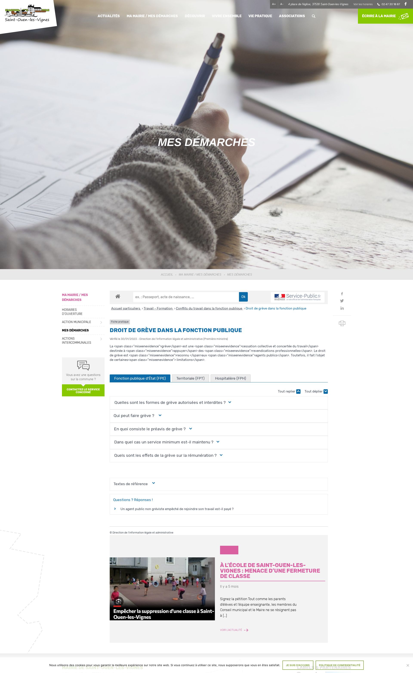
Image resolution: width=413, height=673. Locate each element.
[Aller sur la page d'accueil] (26, 13)
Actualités (109, 16)
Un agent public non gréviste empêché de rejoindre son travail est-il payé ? (177, 509)
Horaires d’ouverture (72, 312)
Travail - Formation (158, 308)
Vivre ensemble (227, 16)
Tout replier (287, 391)
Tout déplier (314, 391)
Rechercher (313, 16)
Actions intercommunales (76, 341)
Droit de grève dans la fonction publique (276, 308)
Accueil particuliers (126, 308)
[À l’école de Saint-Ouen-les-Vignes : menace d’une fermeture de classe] (162, 588)
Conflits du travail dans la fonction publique (209, 308)
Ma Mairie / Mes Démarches (200, 274)
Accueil (167, 274)
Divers (229, 550)
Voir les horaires (363, 4)
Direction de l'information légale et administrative (142, 532)
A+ (274, 4)
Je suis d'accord (298, 665)
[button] (169, 402)
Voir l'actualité (231, 630)
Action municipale (76, 322)
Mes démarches (75, 330)
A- (282, 4)
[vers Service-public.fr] (298, 297)
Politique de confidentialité (339, 665)
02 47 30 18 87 (391, 4)
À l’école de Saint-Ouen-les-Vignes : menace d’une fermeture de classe (270, 570)
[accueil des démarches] (118, 296)
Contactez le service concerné (83, 391)
